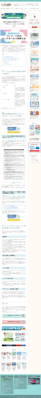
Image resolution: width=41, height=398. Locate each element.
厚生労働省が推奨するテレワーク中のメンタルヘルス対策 (9, 57)
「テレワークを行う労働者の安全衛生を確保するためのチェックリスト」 (12, 140)
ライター (31, 8)
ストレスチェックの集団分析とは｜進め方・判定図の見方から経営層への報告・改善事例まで (19, 357)
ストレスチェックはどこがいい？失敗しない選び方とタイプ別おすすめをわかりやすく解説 (24, 357)
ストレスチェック (11, 8)
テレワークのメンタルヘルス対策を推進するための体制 (9, 60)
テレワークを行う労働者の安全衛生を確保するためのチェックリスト (11, 58)
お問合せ (37, 8)
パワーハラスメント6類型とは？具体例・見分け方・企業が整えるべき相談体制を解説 (3, 357)
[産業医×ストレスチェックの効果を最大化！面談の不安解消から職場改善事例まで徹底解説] (14, 363)
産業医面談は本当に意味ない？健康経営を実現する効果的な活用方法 (19, 367)
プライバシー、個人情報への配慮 (7, 64)
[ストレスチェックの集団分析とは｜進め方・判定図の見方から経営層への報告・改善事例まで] (19, 353)
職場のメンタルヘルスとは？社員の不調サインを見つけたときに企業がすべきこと (9, 357)
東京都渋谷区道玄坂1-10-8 (5, 383)
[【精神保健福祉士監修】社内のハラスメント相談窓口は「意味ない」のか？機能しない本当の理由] (8, 363)
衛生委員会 (16, 8)
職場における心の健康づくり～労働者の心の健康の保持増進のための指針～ (12, 59)
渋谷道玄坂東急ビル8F (4, 384)
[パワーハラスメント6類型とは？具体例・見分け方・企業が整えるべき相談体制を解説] (3, 353)
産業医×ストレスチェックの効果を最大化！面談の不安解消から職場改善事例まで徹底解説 (14, 368)
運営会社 (34, 8)
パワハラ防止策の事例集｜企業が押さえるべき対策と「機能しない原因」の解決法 (14, 357)
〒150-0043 (3, 382)
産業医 (2, 8)
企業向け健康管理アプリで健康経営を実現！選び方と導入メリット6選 (24, 367)
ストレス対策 (4, 62)
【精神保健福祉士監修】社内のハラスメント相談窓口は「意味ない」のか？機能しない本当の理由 (9, 368)
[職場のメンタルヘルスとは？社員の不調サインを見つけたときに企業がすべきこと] (8, 353)
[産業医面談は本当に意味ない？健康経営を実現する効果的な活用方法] (19, 363)
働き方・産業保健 (6, 8)
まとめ (3, 65)
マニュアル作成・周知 (5, 63)
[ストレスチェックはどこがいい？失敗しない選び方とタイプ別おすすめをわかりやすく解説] (24, 353)
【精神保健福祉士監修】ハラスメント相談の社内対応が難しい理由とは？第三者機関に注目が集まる (3, 368)
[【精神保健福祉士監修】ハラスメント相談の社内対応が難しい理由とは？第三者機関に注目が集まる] (3, 363)
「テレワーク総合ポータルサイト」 (12, 108)
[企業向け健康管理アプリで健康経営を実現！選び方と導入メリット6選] (24, 363)
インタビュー (26, 8)
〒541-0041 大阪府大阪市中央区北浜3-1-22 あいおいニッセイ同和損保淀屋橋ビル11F (7, 388)
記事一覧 (34, 27)
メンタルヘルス (21, 8)
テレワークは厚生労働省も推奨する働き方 (7, 56)
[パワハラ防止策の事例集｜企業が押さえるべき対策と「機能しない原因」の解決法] (14, 353)
